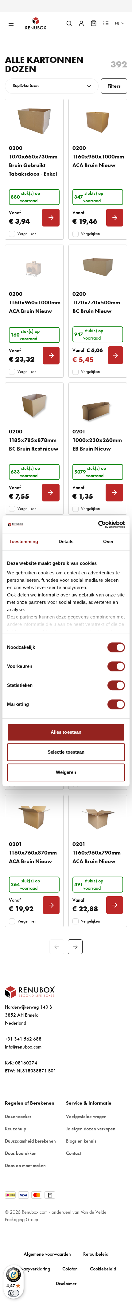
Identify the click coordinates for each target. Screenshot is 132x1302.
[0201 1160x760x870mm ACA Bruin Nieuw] (34, 817)
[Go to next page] (75, 946)
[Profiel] (81, 23)
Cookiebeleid (103, 1269)
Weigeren (66, 772)
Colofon (70, 1269)
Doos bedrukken (21, 1153)
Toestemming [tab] (23, 541)
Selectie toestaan (66, 752)
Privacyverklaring (33, 1269)
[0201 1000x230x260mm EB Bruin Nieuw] (97, 405)
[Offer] (106, 23)
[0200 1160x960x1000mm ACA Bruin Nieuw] (97, 121)
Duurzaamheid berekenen (30, 1141)
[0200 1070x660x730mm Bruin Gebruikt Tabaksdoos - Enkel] (34, 121)
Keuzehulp (15, 1129)
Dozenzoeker (18, 1116)
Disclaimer (66, 1283)
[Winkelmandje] (94, 23)
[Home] (40, 23)
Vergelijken (27, 233)
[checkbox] (12, 234)
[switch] (116, 666)
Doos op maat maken (25, 1165)
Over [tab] (108, 541)
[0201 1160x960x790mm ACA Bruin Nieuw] (97, 817)
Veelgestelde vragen (86, 1116)
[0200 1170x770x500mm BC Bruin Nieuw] (97, 267)
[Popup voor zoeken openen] (69, 23)
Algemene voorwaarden (47, 1254)
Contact (73, 1153)
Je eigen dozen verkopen (90, 1129)
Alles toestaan (66, 732)
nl (117, 23)
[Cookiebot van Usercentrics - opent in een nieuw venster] (98, 524)
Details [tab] (66, 541)
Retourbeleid (95, 1254)
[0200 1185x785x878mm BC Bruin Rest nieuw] (34, 405)
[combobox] (52, 86)
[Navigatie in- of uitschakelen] (11, 23)
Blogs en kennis (81, 1141)
